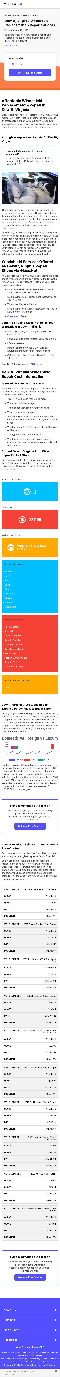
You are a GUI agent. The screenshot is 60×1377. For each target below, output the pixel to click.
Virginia (25, 15)
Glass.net (12, 316)
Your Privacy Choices (28, 1347)
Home (7, 15)
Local (16, 15)
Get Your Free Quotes (30, 826)
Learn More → (12, 45)
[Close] (55, 1371)
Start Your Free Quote (30, 72)
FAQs (33, 364)
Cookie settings (8, 1374)
